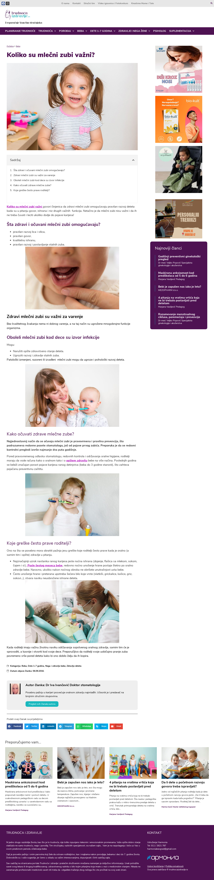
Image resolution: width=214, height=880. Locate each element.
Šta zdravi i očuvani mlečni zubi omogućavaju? (39, 170)
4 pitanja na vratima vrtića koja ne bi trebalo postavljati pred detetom (178, 300)
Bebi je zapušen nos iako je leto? (179, 287)
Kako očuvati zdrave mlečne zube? (32, 185)
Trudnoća (45, 31)
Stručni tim (89, 3)
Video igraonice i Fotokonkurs (113, 3)
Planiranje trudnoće (20, 31)
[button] (133, 160)
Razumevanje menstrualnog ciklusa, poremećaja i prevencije (179, 315)
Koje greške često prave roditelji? (31, 190)
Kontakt (77, 3)
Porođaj (65, 31)
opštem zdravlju (76, 460)
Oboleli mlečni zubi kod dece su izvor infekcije (39, 180)
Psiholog (159, 31)
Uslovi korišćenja (155, 866)
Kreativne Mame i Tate (142, 3)
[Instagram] (7, 3)
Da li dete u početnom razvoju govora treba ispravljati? (183, 784)
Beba (80, 31)
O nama (65, 3)
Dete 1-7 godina (101, 31)
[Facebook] (3, 3)
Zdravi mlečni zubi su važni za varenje (34, 175)
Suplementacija (180, 31)
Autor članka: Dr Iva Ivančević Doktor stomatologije (63, 685)
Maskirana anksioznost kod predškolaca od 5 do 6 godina (177, 274)
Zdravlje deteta (74, 665)
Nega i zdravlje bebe (55, 665)
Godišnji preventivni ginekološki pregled (179, 258)
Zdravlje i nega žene (132, 31)
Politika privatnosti (174, 866)
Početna (10, 46)
